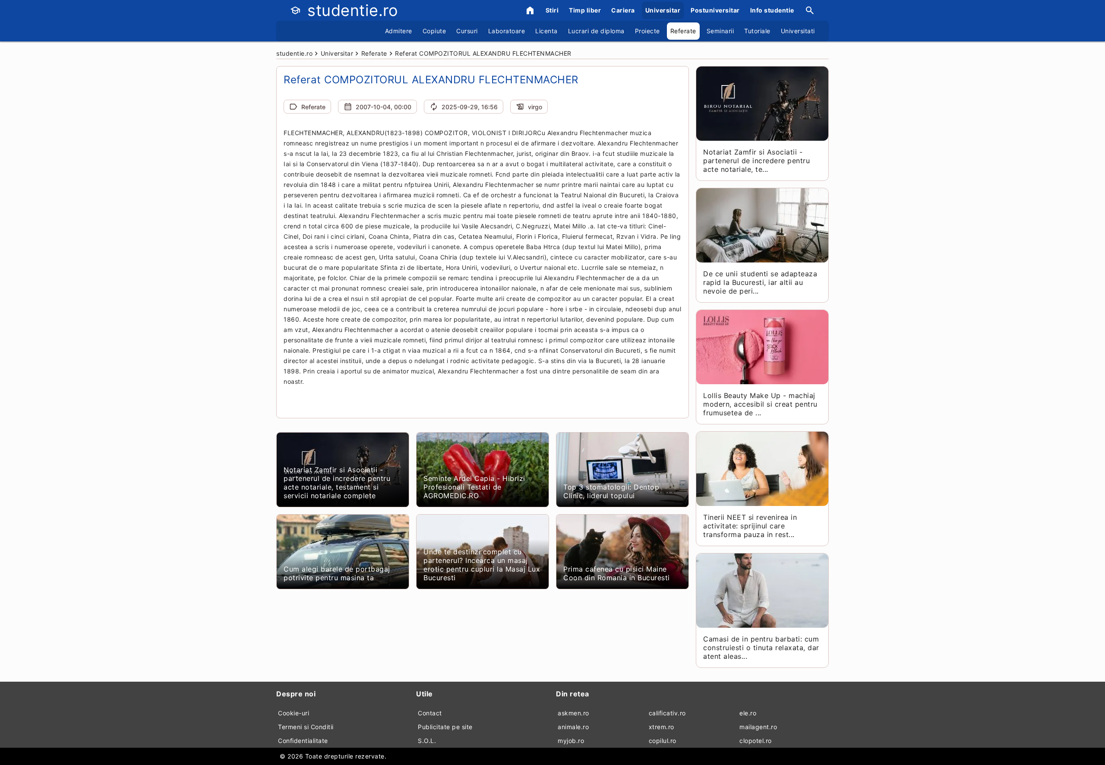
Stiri (552, 10)
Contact (430, 713)
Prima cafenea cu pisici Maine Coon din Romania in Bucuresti (616, 573)
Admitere (398, 31)
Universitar (663, 10)
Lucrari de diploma (596, 31)
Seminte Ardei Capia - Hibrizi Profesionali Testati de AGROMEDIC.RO (474, 487)
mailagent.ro (758, 726)
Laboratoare (506, 31)
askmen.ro (573, 713)
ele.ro (747, 713)
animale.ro (573, 726)
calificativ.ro (667, 713)
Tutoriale (757, 31)
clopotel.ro (755, 740)
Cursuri (467, 31)
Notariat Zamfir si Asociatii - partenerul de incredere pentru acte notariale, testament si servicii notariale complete (337, 482)
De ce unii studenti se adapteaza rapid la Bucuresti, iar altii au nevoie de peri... (760, 282)
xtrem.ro (661, 726)
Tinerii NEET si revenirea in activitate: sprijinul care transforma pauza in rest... (750, 526)
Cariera (623, 10)
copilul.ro (662, 740)
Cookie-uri (293, 713)
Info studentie (772, 10)
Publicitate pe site (445, 726)
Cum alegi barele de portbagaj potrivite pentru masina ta (337, 573)
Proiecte (647, 31)
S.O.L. (427, 740)
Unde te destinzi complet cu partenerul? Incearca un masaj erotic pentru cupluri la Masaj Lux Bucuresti (481, 564)
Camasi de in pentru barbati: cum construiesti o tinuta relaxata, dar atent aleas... (761, 648)
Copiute (434, 31)
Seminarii (720, 31)
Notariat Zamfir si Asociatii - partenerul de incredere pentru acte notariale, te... (756, 161)
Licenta (546, 31)
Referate (683, 31)
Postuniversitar (715, 10)
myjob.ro (571, 740)
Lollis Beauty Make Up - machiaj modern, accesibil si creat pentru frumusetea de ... (760, 404)
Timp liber (585, 10)
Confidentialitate (303, 740)
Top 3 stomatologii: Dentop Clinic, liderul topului (611, 491)
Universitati (798, 31)
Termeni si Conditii (306, 726)
